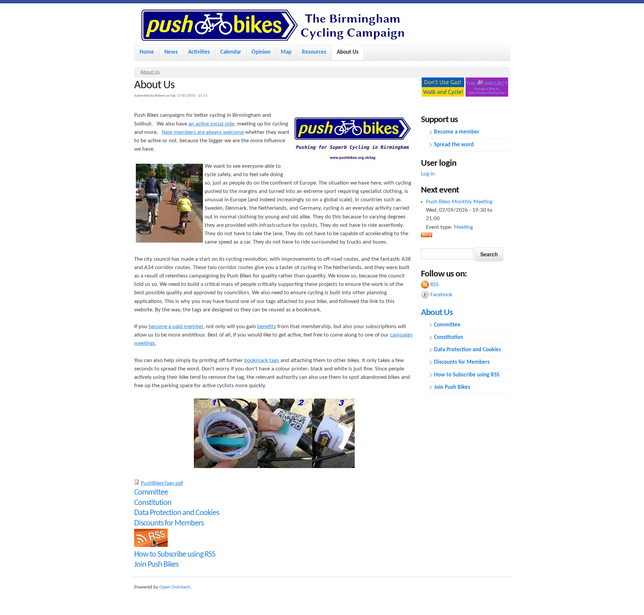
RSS (434, 285)
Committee (151, 493)
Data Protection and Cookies (176, 513)
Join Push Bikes (156, 565)
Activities (199, 52)
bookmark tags (261, 360)
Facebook (441, 295)
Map (286, 52)
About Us (348, 52)
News (171, 52)
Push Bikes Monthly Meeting (459, 202)
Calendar (230, 52)
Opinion (261, 52)
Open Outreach (174, 587)
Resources (314, 52)
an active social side (211, 124)
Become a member (456, 132)
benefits (266, 326)
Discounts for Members (169, 523)
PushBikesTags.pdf (162, 483)
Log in (428, 174)
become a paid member (176, 326)
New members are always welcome (203, 132)
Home (147, 52)
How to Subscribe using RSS (174, 555)
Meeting (463, 227)
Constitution (152, 503)
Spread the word (454, 145)
